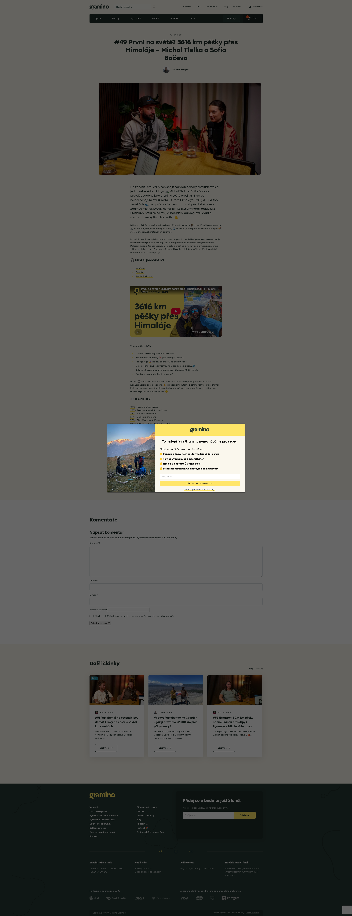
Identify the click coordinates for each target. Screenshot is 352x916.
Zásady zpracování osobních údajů (199, 489)
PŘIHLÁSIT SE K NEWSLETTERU (199, 483)
